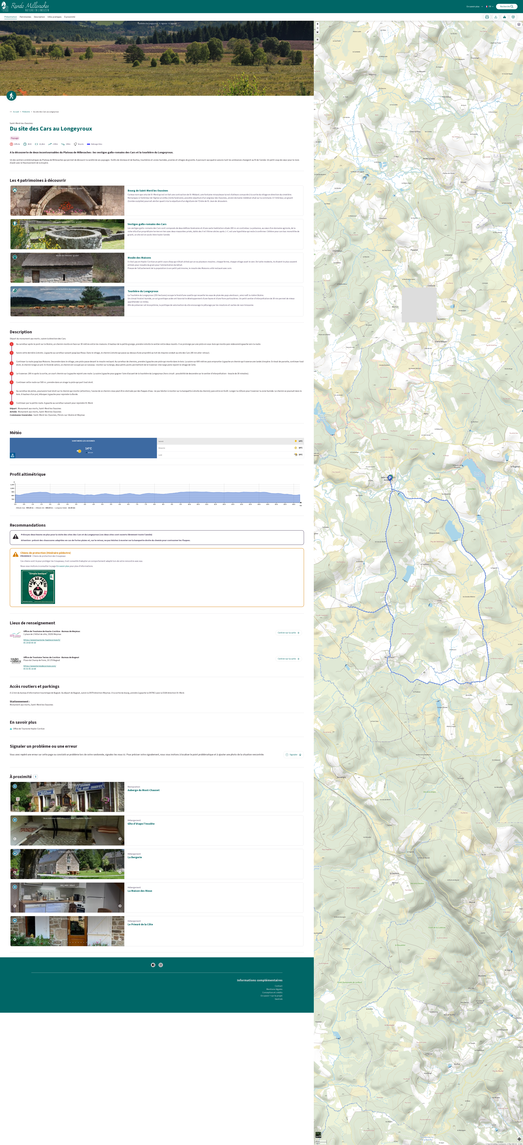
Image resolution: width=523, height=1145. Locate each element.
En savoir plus (473, 6)
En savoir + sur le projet (271, 995)
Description (39, 16)
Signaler (293, 754)
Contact (278, 985)
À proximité (69, 16)
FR (490, 6)
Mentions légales (274, 989)
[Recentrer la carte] (317, 40)
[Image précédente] (14, 830)
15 (86, 942)
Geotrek (278, 999)
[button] (317, 32)
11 (81, 841)
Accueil (16, 111)
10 (78, 841)
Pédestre (26, 111)
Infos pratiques (55, 16)
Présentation (10, 16)
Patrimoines (25, 16)
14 (83, 942)
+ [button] (317, 24)
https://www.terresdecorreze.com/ (39, 666)
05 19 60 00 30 (29, 642)
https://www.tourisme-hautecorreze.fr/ (41, 640)
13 (81, 942)
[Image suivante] (120, 830)
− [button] (317, 28)
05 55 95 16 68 (29, 668)
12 (78, 942)
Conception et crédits (272, 992)
